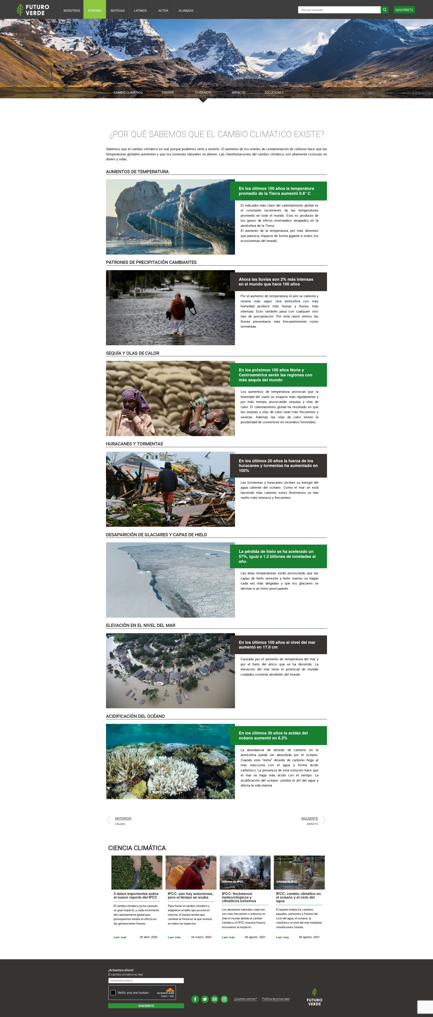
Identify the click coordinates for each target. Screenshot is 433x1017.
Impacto (238, 92)
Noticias (117, 10)
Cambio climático (128, 92)
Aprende (95, 10)
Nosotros (72, 10)
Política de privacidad (275, 999)
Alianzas (186, 10)
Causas (168, 92)
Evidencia (203, 92)
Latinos (140, 10)
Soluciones (274, 92)
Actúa (163, 10)
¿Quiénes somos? (245, 999)
